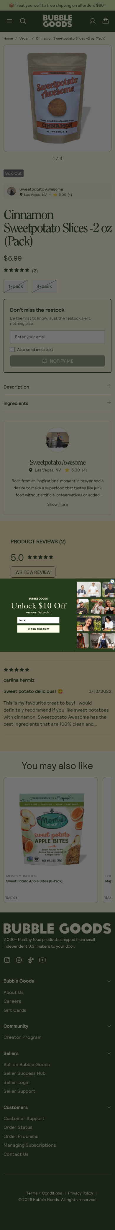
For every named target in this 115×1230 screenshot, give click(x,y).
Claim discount (38, 629)
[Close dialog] (112, 581)
